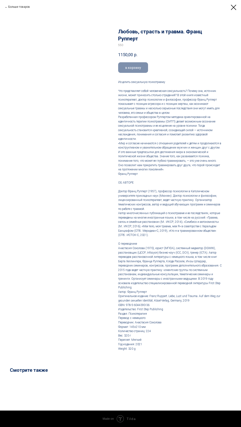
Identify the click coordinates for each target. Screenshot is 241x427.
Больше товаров (19, 6)
